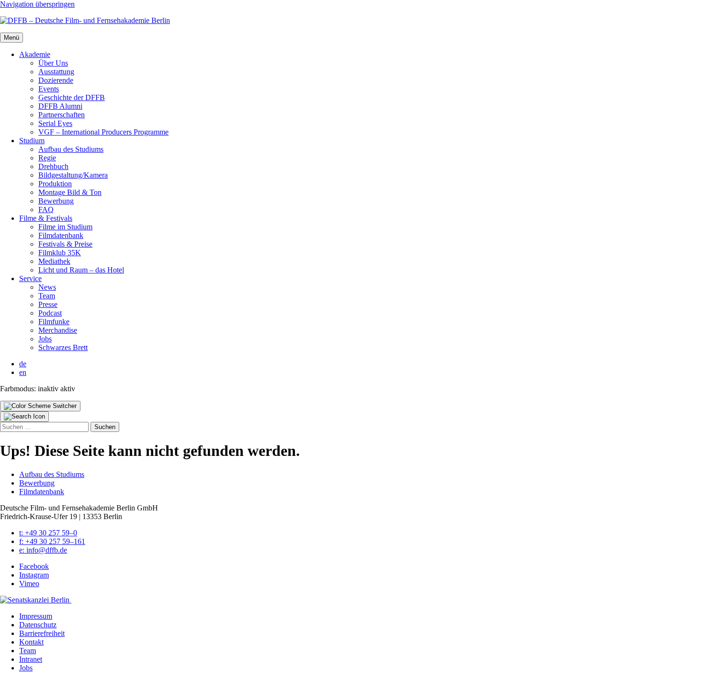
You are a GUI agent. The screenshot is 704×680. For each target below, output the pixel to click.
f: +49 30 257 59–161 (52, 541)
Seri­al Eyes (55, 123)
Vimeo (29, 583)
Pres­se (47, 304)
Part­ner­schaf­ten (61, 115)
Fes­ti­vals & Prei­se (65, 244)
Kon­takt (31, 642)
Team (46, 296)
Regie (47, 158)
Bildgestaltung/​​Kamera (73, 175)
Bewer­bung (56, 201)
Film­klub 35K (59, 253)
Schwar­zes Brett (63, 347)
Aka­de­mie (34, 54)
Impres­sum (35, 616)
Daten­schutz (38, 625)
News (47, 287)
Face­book (34, 566)
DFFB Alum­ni (60, 106)
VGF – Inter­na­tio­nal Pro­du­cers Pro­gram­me (103, 132)
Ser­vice (30, 278)
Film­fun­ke (53, 321)
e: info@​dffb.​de (43, 550)
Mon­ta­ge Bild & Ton (70, 192)
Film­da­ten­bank (60, 235)
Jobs (45, 339)
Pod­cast (50, 313)
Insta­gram (34, 575)
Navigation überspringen (37, 4)
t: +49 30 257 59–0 (48, 533)
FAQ (46, 209)
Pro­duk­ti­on (55, 184)
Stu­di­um (32, 140)
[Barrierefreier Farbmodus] (40, 406)
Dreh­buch (53, 166)
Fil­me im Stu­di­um (65, 227)
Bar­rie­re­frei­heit (42, 633)
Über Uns (53, 63)
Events (48, 89)
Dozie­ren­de (55, 80)
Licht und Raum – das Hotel (81, 270)
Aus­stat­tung (56, 72)
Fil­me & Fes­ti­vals (45, 218)
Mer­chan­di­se (57, 330)
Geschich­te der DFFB (71, 97)
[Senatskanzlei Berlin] (35, 600)
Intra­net (30, 659)
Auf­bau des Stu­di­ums (70, 149)
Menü (11, 37)
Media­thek (54, 261)
